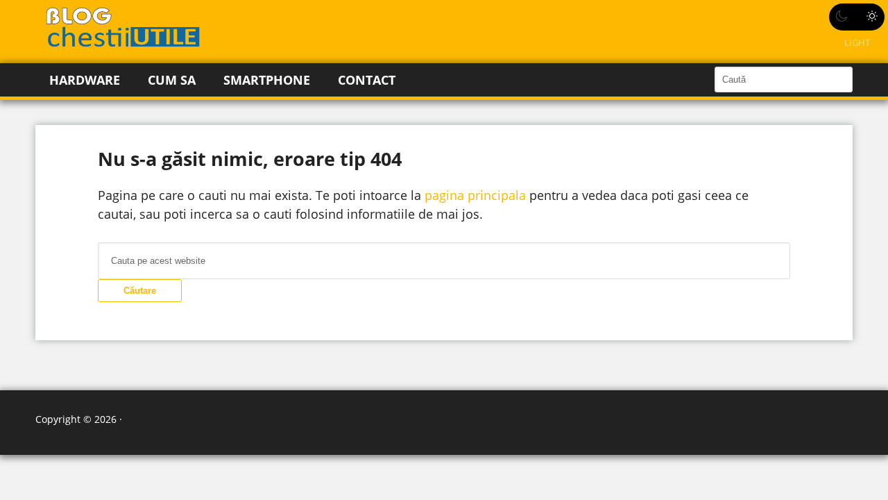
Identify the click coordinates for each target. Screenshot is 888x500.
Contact (366, 80)
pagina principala (475, 195)
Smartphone (266, 80)
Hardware (84, 80)
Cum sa (172, 80)
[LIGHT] (857, 17)
